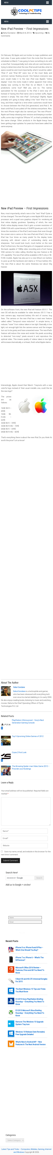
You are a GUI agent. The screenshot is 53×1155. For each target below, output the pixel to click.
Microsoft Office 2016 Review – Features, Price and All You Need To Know (30, 970)
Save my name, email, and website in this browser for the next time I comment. (26, 853)
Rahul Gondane (9, 33)
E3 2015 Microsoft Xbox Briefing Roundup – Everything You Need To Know (30, 1013)
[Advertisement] (26, 46)
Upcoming (39, 33)
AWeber (28, 932)
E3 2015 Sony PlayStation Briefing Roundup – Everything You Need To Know (30, 1001)
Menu (6, 3)
